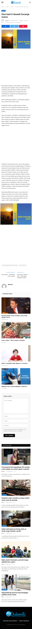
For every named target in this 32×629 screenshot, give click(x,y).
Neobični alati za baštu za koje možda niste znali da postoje (15, 499)
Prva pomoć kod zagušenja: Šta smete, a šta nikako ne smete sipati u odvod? (16, 468)
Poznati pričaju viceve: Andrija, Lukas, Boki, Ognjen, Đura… (14, 316)
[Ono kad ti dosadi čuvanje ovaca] (16, 39)
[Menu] (2, 2)
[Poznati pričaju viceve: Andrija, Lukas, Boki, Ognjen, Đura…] (16, 305)
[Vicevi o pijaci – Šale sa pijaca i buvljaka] (16, 330)
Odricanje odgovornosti (10, 620)
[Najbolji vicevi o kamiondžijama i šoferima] (16, 376)
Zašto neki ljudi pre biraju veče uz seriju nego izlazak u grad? (14, 530)
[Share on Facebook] (5, 26)
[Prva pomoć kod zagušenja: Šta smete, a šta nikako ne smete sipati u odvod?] (16, 457)
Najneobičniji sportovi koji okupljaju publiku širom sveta (15, 594)
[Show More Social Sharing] (29, 26)
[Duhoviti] (16, 2)
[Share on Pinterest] (23, 26)
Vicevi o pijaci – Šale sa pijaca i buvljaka (13, 340)
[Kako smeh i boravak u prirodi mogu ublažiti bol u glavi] (16, 549)
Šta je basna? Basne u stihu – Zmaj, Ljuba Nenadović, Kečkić (22, 276)
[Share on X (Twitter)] (14, 26)
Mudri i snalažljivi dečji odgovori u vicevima (14, 363)
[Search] (30, 2)
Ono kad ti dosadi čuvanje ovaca (9, 265)
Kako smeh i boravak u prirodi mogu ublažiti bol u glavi (15, 561)
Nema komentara (10, 22)
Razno (3, 10)
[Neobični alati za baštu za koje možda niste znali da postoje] (16, 488)
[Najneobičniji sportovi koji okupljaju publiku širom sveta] (16, 582)
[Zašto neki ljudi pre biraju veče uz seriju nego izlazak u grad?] (16, 519)
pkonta (7, 20)
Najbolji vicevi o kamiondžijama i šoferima (14, 386)
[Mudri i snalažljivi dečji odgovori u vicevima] (16, 353)
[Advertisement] (16, 67)
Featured (4, 494)
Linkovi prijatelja (24, 620)
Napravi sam (5, 464)
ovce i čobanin (22, 265)
